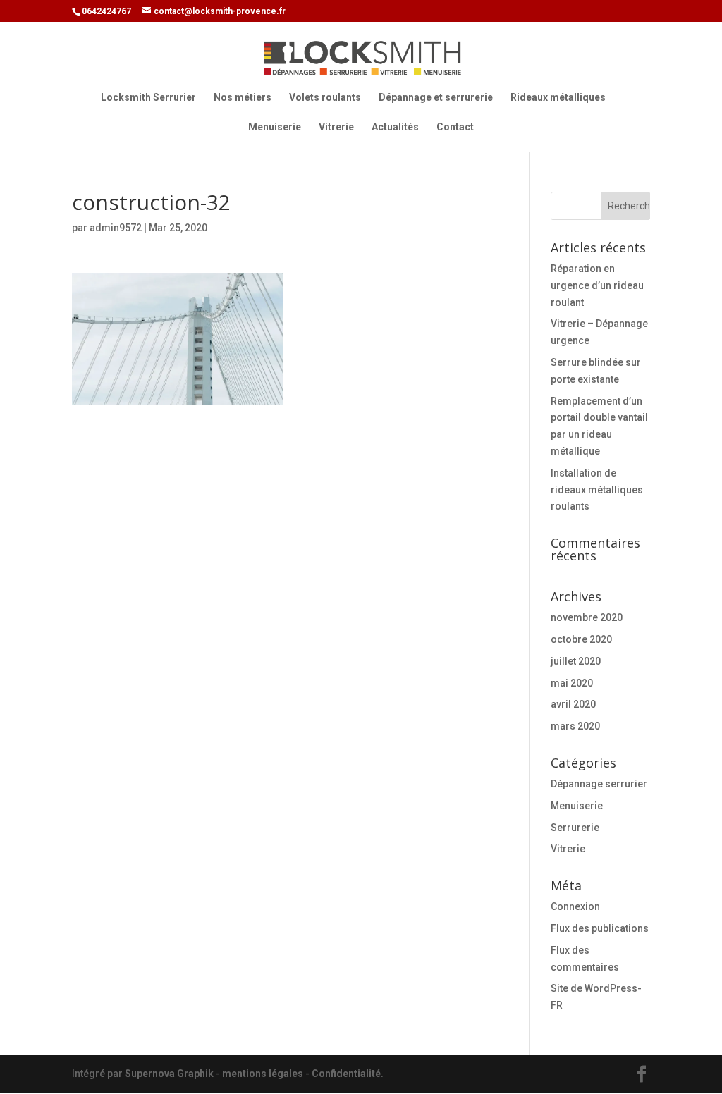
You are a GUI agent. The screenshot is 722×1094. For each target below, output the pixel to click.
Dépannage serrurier (599, 783)
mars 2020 (575, 726)
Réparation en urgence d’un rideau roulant (597, 285)
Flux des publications (600, 928)
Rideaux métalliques (558, 97)
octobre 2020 (581, 639)
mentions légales (262, 1073)
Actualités (395, 127)
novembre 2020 (587, 617)
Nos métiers (242, 97)
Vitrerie (336, 127)
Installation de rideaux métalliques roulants (597, 489)
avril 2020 (573, 704)
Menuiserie (274, 127)
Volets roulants (325, 97)
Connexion (575, 906)
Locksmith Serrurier (148, 97)
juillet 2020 (576, 661)
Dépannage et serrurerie (436, 97)
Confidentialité (346, 1073)
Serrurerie (575, 827)
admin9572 (116, 227)
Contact (455, 127)
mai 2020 (572, 683)
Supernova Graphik (169, 1073)
